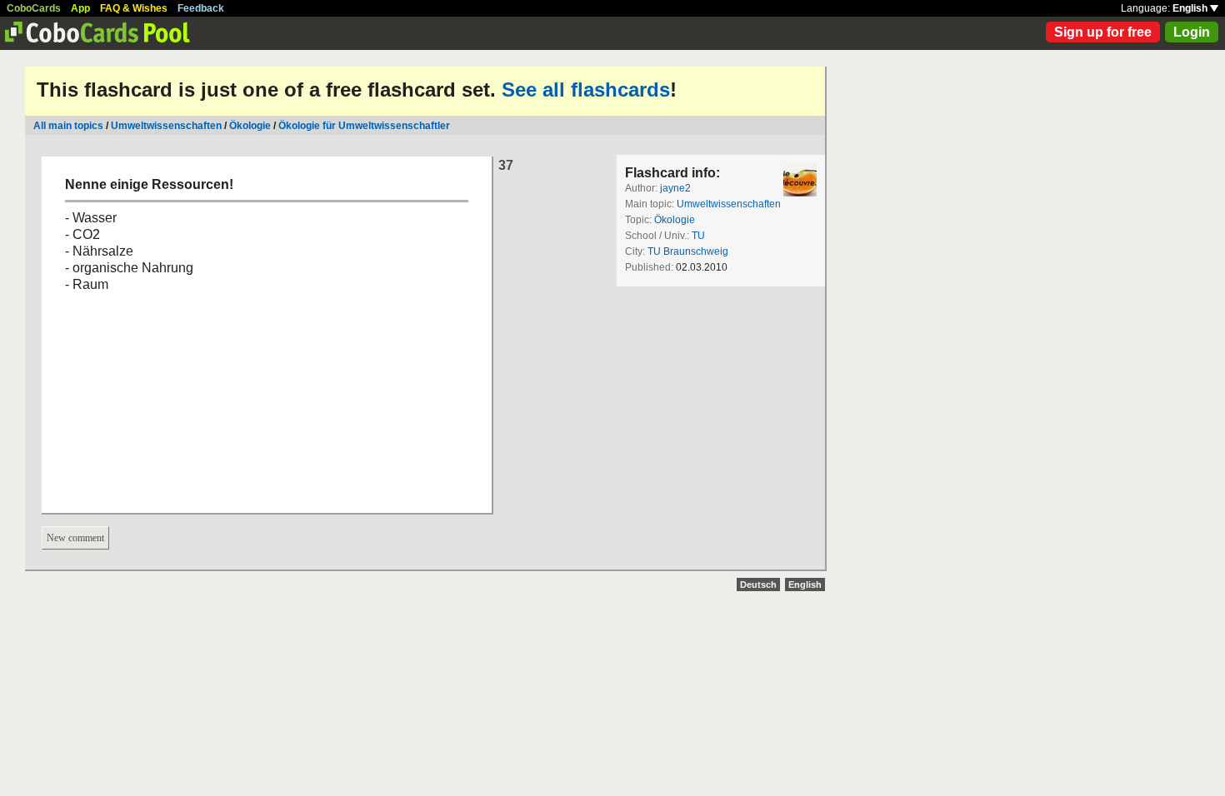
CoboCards (34, 8)
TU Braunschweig (688, 251)
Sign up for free (1103, 32)
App (80, 8)
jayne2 (675, 188)
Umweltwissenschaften (166, 126)
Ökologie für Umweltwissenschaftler (364, 126)
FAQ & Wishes (134, 8)
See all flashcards (586, 89)
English (1191, 8)
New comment (75, 538)
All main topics (68, 126)
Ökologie (250, 126)
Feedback (201, 8)
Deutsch (758, 585)
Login (1191, 32)
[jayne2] (800, 180)
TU (698, 235)
